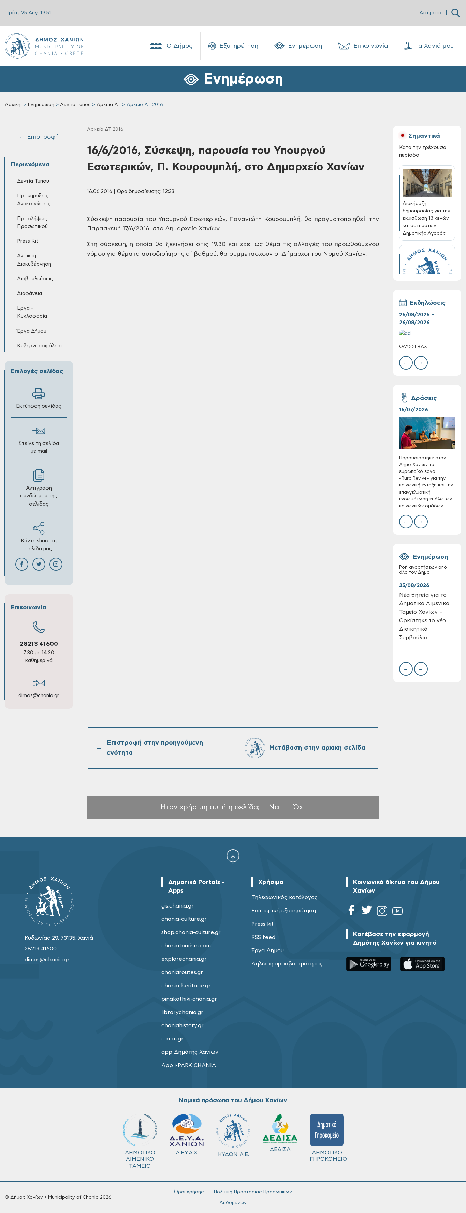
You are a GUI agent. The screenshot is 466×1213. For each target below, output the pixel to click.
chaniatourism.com (186, 945)
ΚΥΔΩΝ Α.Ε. (233, 1154)
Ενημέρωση (305, 46)
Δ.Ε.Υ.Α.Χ (187, 1152)
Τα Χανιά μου (434, 46)
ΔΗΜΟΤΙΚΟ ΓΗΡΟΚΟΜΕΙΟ (328, 1156)
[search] (455, 13)
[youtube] (397, 912)
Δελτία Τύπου (75, 104)
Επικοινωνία (370, 46)
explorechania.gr (184, 959)
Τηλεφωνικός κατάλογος (284, 897)
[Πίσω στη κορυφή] (233, 856)
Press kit (262, 924)
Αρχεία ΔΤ (109, 104)
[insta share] (55, 564)
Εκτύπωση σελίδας (38, 406)
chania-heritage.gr (186, 985)
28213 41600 (39, 644)
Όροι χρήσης (189, 1191)
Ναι (275, 807)
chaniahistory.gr (182, 1025)
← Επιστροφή (39, 137)
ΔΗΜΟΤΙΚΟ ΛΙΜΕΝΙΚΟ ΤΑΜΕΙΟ (140, 1159)
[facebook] (351, 912)
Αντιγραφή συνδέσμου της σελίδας (38, 495)
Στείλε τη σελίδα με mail (38, 447)
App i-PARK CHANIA (188, 1065)
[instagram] (382, 912)
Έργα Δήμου (267, 950)
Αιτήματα (430, 12)
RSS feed (263, 937)
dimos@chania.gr (38, 695)
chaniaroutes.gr (182, 972)
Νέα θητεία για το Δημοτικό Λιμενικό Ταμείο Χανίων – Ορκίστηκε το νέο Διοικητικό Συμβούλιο (424, 616)
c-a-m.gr (172, 1039)
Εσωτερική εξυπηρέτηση (283, 910)
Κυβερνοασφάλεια (39, 345)
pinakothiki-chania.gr (189, 999)
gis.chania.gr (177, 906)
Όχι (299, 807)
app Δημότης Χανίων (189, 1052)
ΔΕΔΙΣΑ (280, 1149)
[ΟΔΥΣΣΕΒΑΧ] (427, 334)
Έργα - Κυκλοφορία (32, 311)
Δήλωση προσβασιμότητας (287, 964)
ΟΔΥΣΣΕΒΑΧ (413, 347)
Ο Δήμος (179, 46)
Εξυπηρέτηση (238, 46)
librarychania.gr (182, 1012)
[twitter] (367, 912)
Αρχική (12, 104)
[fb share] (21, 564)
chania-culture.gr (184, 919)
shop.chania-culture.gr (191, 932)
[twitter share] (38, 564)
